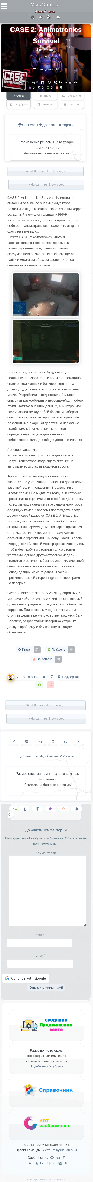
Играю (29, 649)
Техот (45, 1150)
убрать (57, 1066)
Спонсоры (30, 125)
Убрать (67, 125)
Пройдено (62, 649)
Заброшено (48, 659)
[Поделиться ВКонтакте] (40, 741)
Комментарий (46, 853)
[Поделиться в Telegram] (27, 741)
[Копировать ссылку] (13, 741)
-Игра (39, 49)
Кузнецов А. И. (67, 1150)
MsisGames (44, 5)
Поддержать (71, 677)
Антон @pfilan (69, 82)
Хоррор (51, 49)
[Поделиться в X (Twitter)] (78, 741)
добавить (40, 1066)
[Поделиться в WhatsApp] (66, 741)
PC (46, 57)
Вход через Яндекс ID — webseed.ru (46, 1179)
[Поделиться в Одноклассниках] (53, 741)
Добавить (49, 125)
